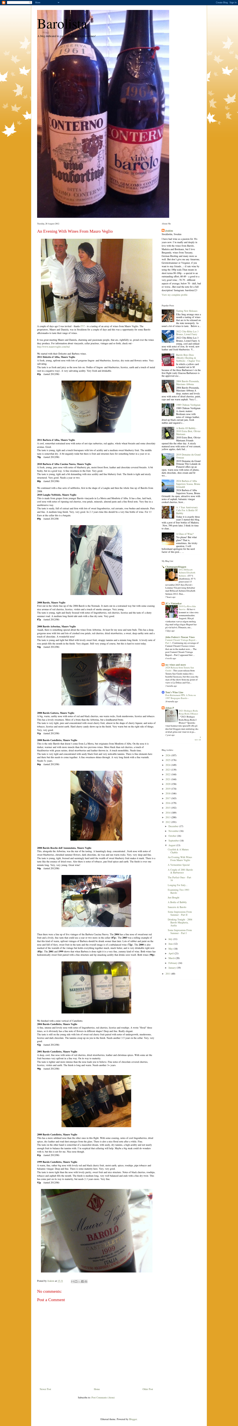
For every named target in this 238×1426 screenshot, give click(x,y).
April (171, 953)
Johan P (169, 708)
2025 (168, 760)
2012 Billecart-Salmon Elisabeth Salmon (187, 572)
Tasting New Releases (186, 310)
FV (82, 326)
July (170, 939)
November (173, 831)
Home (97, 1389)
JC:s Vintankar (173, 603)
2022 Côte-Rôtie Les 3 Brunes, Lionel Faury (187, 333)
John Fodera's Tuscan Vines (180, 637)
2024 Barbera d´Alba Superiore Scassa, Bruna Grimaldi (188, 483)
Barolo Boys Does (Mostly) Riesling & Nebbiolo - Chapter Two (188, 357)
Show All (198, 738)
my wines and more (175, 664)
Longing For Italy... (177, 885)
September (174, 840)
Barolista (62, 23)
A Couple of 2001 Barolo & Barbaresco (180, 871)
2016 (168, 803)
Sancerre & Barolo (177, 907)
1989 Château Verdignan (188, 404)
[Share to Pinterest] (86, 1281)
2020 (168, 784)
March (171, 958)
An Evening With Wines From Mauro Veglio (180, 858)
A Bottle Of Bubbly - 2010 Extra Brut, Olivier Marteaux (188, 431)
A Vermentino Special (179, 864)
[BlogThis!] (76, 1281)
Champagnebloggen (175, 566)
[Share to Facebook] (82, 1281)
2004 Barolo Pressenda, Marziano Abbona (187, 383)
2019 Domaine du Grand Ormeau (188, 456)
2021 (168, 779)
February (173, 963)
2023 (168, 769)
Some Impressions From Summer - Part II (180, 913)
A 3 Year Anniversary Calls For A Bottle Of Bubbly (187, 510)
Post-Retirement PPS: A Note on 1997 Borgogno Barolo (180, 697)
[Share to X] (79, 1281)
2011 (168, 973)
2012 (168, 822)
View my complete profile (174, 294)
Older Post (148, 1389)
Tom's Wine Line (174, 692)
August (172, 845)
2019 (168, 788)
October (172, 835)
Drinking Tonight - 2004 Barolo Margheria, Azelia (180, 922)
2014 (168, 812)
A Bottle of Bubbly (177, 902)
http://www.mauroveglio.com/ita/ (53, 346)
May (171, 948)
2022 (168, 774)
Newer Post (45, 1389)
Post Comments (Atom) (103, 1397)
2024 (168, 765)
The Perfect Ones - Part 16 (179, 879)
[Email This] (72, 1281)
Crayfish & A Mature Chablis (178, 851)
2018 (168, 793)
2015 (168, 807)
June (171, 943)
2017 (168, 798)
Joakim (169, 230)
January (172, 967)
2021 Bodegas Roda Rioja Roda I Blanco (188, 712)
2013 (168, 817)
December (173, 826)
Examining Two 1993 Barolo (178, 891)
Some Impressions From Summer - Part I (180, 931)
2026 (168, 755)
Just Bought (173, 897)
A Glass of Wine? (185, 533)
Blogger (133, 1419)
